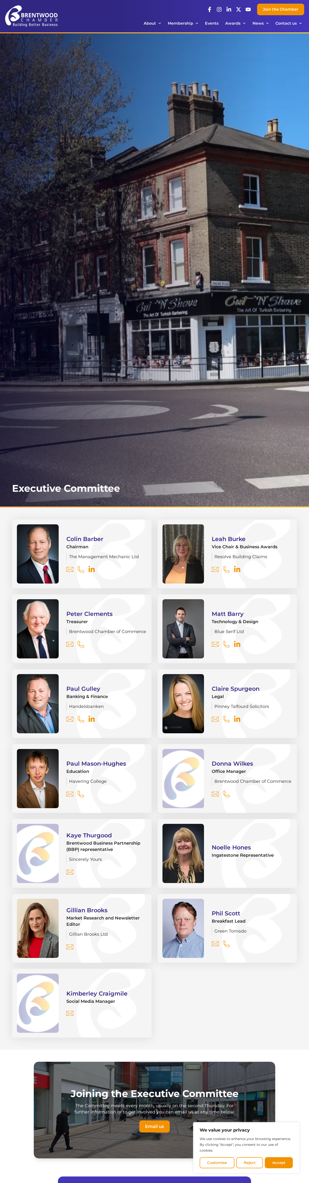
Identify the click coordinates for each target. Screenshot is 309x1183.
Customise (217, 1162)
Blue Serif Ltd (229, 631)
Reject (249, 1162)
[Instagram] (219, 9)
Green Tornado (230, 931)
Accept (278, 1162)
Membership (180, 23)
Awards (232, 23)
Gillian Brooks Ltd (88, 934)
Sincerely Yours (85, 859)
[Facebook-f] (209, 9)
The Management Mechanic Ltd (104, 556)
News (258, 23)
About (150, 23)
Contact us (286, 23)
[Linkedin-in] (229, 9)
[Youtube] (248, 9)
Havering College (88, 781)
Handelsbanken (86, 706)
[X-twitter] (238, 9)
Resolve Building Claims (240, 556)
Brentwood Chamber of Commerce (107, 631)
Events (211, 23)
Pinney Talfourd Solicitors (241, 706)
